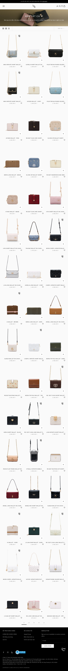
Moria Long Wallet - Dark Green (34, 322)
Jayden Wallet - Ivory (34, 101)
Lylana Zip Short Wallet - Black (12, 616)
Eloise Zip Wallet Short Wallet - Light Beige (55, 138)
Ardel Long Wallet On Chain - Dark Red (12, 506)
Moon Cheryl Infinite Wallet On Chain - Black (55, 248)
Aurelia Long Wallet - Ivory (34, 285)
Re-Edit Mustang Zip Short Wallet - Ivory (55, 469)
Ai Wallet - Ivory (12, 542)
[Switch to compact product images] (9, 28)
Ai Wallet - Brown (12, 322)
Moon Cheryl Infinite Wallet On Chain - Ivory (12, 579)
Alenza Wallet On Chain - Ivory (12, 359)
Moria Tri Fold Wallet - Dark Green (55, 359)
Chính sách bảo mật (29, 639)
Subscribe (47, 646)
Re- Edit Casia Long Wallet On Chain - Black (34, 432)
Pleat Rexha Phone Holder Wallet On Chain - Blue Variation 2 (55, 101)
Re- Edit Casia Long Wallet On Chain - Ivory (55, 542)
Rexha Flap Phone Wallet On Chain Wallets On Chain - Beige (12, 469)
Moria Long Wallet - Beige (12, 175)
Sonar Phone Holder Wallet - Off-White (55, 579)
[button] (64, 649)
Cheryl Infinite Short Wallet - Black (55, 285)
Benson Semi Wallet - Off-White (55, 616)
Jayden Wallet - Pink (12, 138)
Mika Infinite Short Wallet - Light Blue (12, 64)
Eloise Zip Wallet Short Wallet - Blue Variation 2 (34, 175)
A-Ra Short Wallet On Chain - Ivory (12, 248)
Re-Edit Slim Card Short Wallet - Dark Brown (34, 138)
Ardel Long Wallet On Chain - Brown (55, 322)
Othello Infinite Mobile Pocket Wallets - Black (34, 469)
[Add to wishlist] (21, 66)
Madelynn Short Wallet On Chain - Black (34, 506)
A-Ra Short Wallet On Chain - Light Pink (55, 212)
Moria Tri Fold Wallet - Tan (34, 395)
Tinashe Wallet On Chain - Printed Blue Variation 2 (34, 248)
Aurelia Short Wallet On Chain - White (34, 64)
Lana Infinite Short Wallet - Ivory (55, 432)
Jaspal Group (27, 634)
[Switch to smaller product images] (6, 28)
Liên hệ (5, 639)
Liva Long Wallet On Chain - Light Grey (12, 285)
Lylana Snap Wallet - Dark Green (34, 542)
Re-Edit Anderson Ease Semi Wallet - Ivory (56, 175)
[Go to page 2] (43, 623)
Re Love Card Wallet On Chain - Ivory (34, 616)
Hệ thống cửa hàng (8, 637)
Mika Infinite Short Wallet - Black (12, 101)
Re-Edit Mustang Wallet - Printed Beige (12, 395)
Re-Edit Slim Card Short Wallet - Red (34, 212)
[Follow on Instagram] (8, 652)
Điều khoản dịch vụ (29, 637)
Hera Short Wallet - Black (12, 432)
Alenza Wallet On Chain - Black (56, 506)
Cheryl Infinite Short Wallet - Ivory (34, 359)
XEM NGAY (44, 1)
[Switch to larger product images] (3, 28)
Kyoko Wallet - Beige (12, 211)
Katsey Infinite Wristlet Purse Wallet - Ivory (34, 579)
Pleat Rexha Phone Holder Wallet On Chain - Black (55, 64)
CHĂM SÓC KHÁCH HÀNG (10, 634)
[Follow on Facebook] (3, 652)
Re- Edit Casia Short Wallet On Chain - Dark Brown (56, 395)
